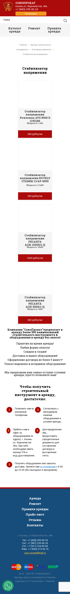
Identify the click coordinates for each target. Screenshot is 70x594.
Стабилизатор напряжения (35, 54)
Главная (23, 45)
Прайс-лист (35, 514)
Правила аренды (54, 29)
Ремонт (34, 28)
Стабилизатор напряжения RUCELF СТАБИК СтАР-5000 (35, 178)
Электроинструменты (41, 49)
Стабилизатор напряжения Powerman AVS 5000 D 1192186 (35, 116)
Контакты (35, 525)
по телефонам (48, 466)
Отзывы (35, 520)
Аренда (35, 498)
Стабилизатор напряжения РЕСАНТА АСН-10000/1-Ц (35, 240)
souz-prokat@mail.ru (35, 553)
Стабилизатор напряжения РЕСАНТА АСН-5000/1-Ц (35, 302)
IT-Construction (35, 581)
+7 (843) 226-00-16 (26, 11)
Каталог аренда (14, 29)
